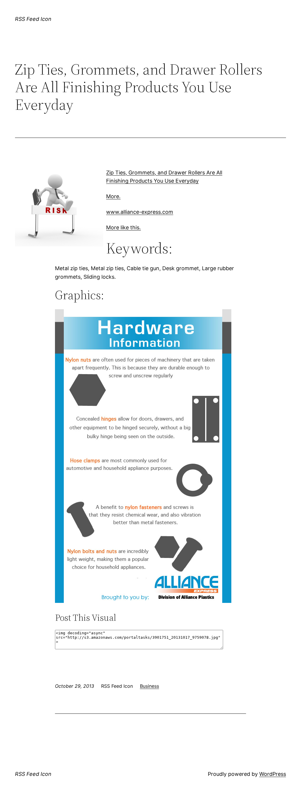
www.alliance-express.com (139, 212)
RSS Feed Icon (33, 19)
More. (113, 196)
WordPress (272, 774)
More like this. (123, 227)
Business (149, 686)
